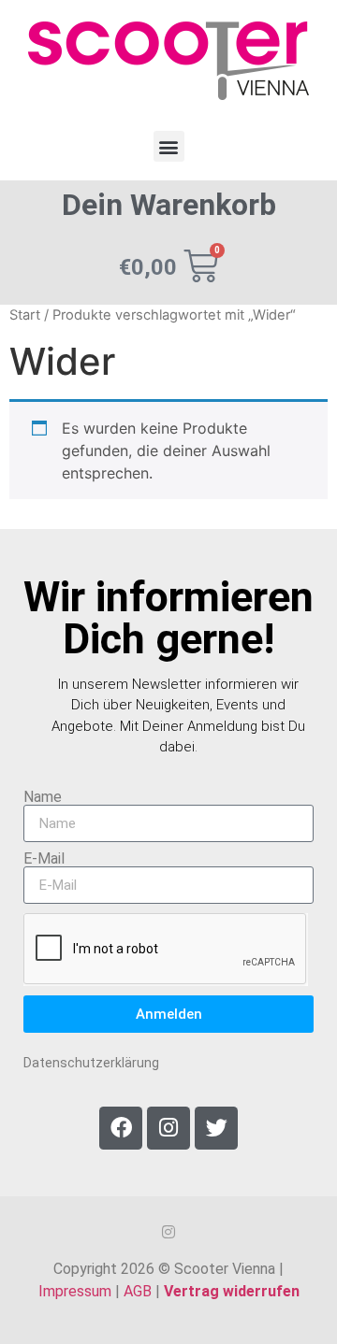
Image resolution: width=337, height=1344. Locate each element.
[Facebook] (120, 1128)
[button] (169, 146)
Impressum (74, 1291)
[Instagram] (168, 1128)
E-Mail (44, 858)
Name (42, 797)
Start (24, 315)
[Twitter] (216, 1128)
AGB (138, 1291)
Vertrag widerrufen (232, 1291)
